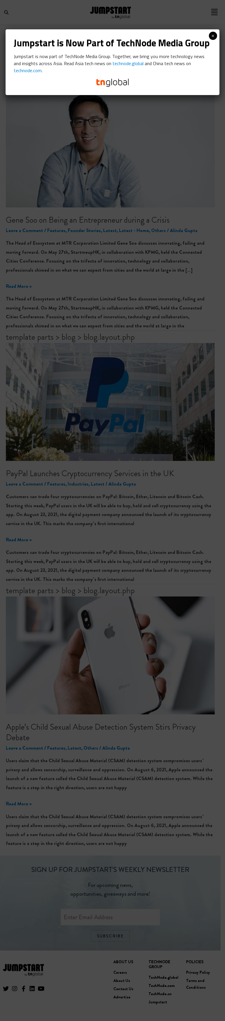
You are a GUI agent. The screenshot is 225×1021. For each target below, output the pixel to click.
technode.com (28, 70)
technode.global (128, 63)
